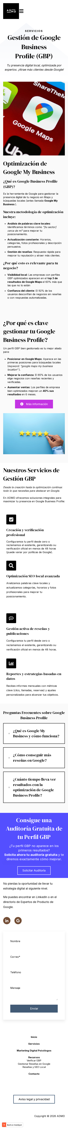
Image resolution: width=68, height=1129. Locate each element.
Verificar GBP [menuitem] (34, 1060)
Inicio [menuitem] (34, 1036)
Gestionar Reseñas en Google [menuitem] (34, 1063)
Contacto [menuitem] (34, 1073)
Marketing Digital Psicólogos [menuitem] (34, 1050)
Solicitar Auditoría (34, 870)
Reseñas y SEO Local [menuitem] (34, 1066)
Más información (37, 404)
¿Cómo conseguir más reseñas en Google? (32, 757)
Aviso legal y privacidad (34, 1099)
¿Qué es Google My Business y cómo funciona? (36, 733)
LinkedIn (41, 897)
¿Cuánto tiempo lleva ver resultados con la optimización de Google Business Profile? (34, 787)
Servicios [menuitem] (34, 1043)
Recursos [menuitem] (34, 1057)
